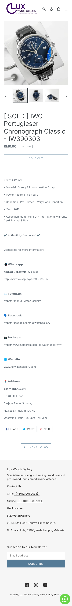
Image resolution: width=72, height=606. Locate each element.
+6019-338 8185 (30, 501)
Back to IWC (38, 446)
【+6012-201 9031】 (26, 493)
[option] (20, 95)
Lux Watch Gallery (29, 594)
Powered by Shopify (51, 594)
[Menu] (66, 8)
